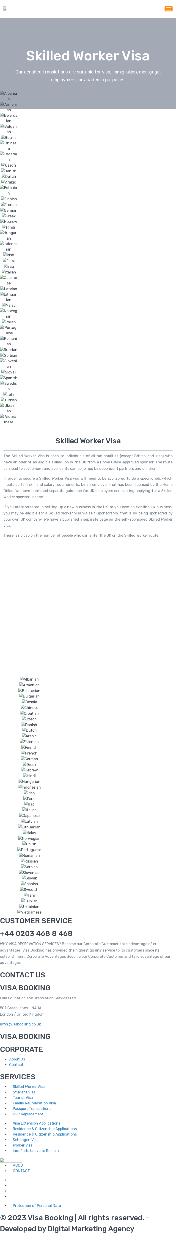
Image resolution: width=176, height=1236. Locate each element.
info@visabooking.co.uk (20, 1024)
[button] (88, 640)
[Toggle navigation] (169, 8)
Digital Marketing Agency (91, 1228)
